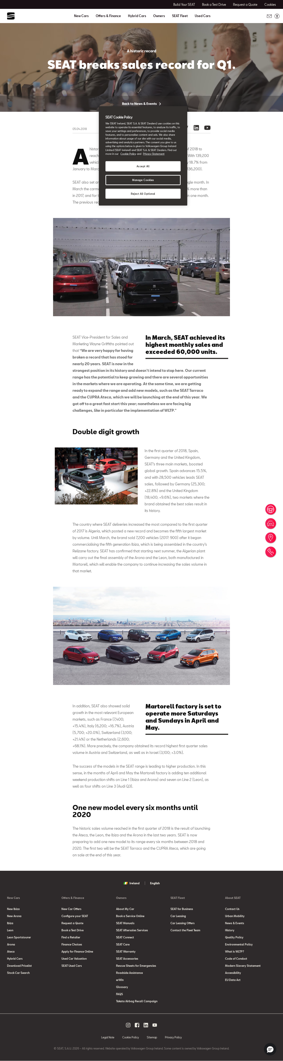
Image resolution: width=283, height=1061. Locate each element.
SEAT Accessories (127, 958)
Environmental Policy (239, 944)
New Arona (14, 916)
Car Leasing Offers (182, 923)
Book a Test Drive (72, 930)
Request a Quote (72, 923)
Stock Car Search (18, 972)
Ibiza (10, 923)
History (229, 930)
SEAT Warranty (126, 951)
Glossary (122, 986)
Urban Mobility (235, 916)
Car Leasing (178, 916)
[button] (270, 1049)
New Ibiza (13, 908)
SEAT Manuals (125, 923)
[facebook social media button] (137, 1025)
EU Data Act (233, 979)
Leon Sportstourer (19, 937)
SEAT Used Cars (71, 965)
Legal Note (107, 1037)
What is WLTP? (234, 951)
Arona (11, 944)
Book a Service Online (130, 916)
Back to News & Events (139, 104)
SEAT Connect (125, 937)
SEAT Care (123, 944)
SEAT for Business (181, 908)
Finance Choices (71, 944)
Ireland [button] (135, 883)
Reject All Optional (143, 193)
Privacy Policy (173, 1037)
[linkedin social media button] (146, 1025)
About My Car (125, 908)
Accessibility (233, 972)
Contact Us (232, 908)
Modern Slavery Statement (243, 965)
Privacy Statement (153, 153)
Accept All (143, 166)
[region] (143, 156)
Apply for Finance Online (77, 951)
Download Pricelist (19, 965)
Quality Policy (234, 937)
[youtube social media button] (154, 1025)
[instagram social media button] (128, 1025)
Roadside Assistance (129, 972)
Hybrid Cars (137, 16)
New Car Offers (71, 908)
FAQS (119, 994)
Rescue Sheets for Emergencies (136, 965)
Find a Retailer (70, 937)
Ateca (11, 951)
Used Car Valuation (74, 958)
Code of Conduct (236, 958)
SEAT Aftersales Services (132, 930)
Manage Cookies (143, 179)
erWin (120, 979)
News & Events (234, 923)
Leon (10, 930)
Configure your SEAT (74, 916)
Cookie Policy (130, 1037)
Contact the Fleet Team (185, 930)
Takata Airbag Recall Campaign (136, 1001)
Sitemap (152, 1037)
